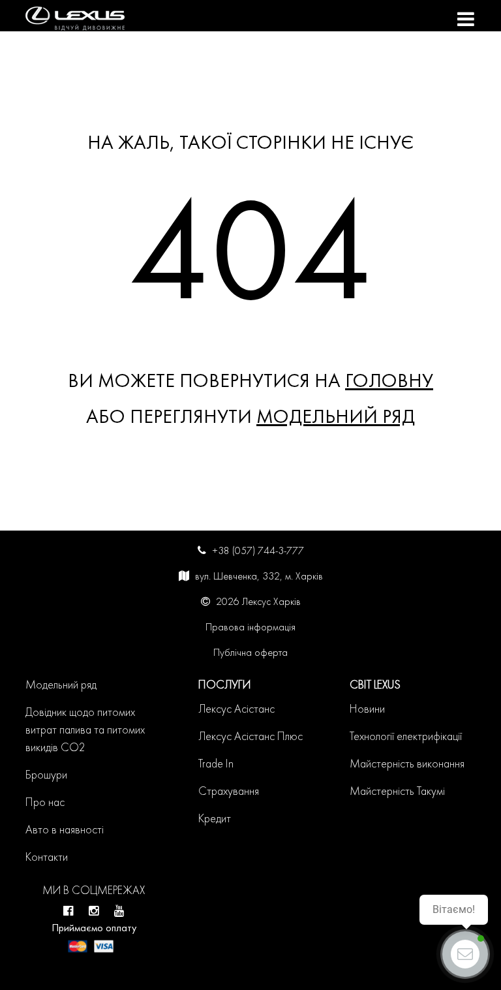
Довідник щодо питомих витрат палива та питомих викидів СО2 (85, 730)
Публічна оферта (250, 653)
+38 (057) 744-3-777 (258, 551)
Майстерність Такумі (397, 791)
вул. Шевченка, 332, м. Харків (259, 577)
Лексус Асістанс (236, 709)
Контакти (46, 857)
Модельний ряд (61, 685)
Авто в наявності (64, 830)
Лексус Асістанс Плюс (250, 737)
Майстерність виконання (407, 764)
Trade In (216, 764)
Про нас (45, 803)
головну (389, 382)
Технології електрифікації (406, 737)
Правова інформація (250, 628)
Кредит (214, 819)
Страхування (228, 791)
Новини (367, 709)
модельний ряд (335, 418)
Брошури (46, 775)
